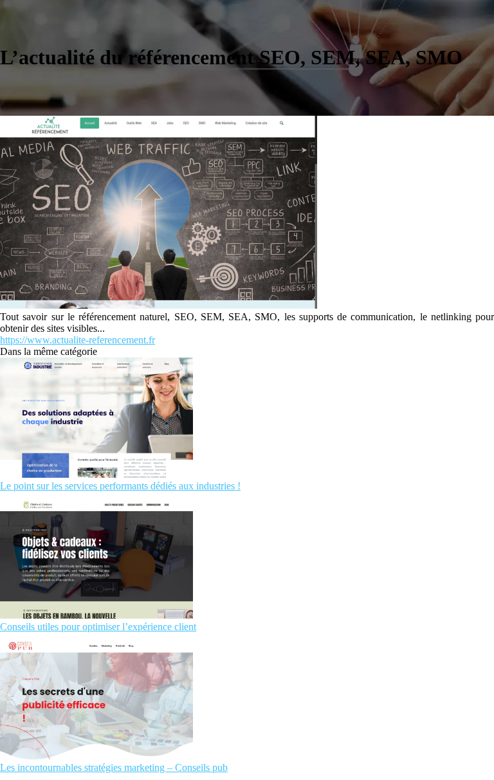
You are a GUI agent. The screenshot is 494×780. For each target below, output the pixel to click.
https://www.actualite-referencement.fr (77, 339)
